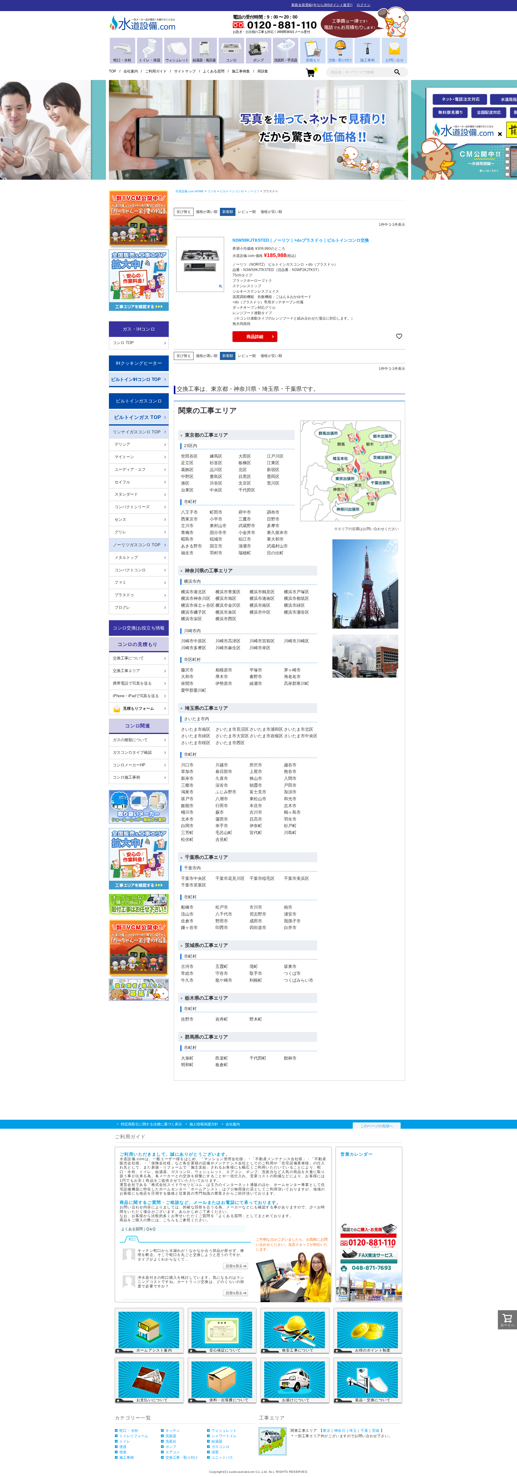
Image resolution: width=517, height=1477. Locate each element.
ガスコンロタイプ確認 (132, 752)
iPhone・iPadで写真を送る (136, 696)
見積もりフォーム (138, 708)
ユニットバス (222, 1457)
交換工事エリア (126, 670)
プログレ (122, 607)
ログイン (363, 5)
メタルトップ (126, 557)
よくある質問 (213, 71)
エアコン (172, 1452)
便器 (123, 1447)
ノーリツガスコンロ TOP (136, 544)
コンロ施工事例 (126, 777)
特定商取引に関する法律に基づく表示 (151, 1124)
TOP (112, 71)
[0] (310, 72)
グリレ (120, 532)
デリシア (122, 444)
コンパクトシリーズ (132, 507)
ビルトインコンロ (232, 191)
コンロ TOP (123, 343)
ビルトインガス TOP (137, 417)
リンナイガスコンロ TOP (136, 431)
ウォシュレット (224, 1430)
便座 (123, 1452)
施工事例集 (241, 71)
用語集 (262, 71)
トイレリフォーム (133, 1436)
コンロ (211, 191)
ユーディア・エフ (130, 469)
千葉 (364, 1430)
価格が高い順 (207, 212)
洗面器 (170, 1436)
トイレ (124, 1441)
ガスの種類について (130, 740)
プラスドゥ (124, 595)
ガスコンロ (220, 1447)
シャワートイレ (224, 1436)
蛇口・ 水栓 (128, 1430)
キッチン (172, 1430)
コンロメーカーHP (129, 765)
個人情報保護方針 (203, 1124)
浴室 (215, 1452)
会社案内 (131, 71)
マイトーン (124, 457)
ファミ (120, 582)
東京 (326, 1430)
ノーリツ (253, 191)
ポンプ (170, 1447)
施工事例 (126, 1457)
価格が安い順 (271, 212)
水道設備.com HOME (189, 191)
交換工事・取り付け (181, 1457)
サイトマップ (185, 71)
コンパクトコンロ (130, 570)
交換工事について (128, 658)
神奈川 (340, 1430)
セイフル (122, 482)
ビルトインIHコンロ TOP (136, 379)
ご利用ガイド (156, 71)
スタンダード (126, 494)
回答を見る (235, 1266)
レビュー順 (247, 212)
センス (120, 519)
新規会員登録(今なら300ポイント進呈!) (322, 5)
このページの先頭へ (377, 1126)
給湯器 (217, 1441)
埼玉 (353, 1430)
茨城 (375, 1430)
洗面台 (170, 1441)
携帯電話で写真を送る (132, 683)
